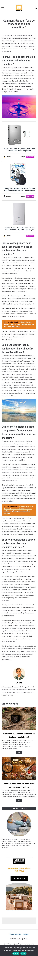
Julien (19, 682)
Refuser (23, 953)
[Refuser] (36, 950)
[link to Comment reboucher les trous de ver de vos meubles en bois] (19, 768)
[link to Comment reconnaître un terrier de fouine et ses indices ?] (19, 718)
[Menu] (3, 8)
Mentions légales (15, 934)
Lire (19, 752)
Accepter (15, 953)
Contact (26, 934)
